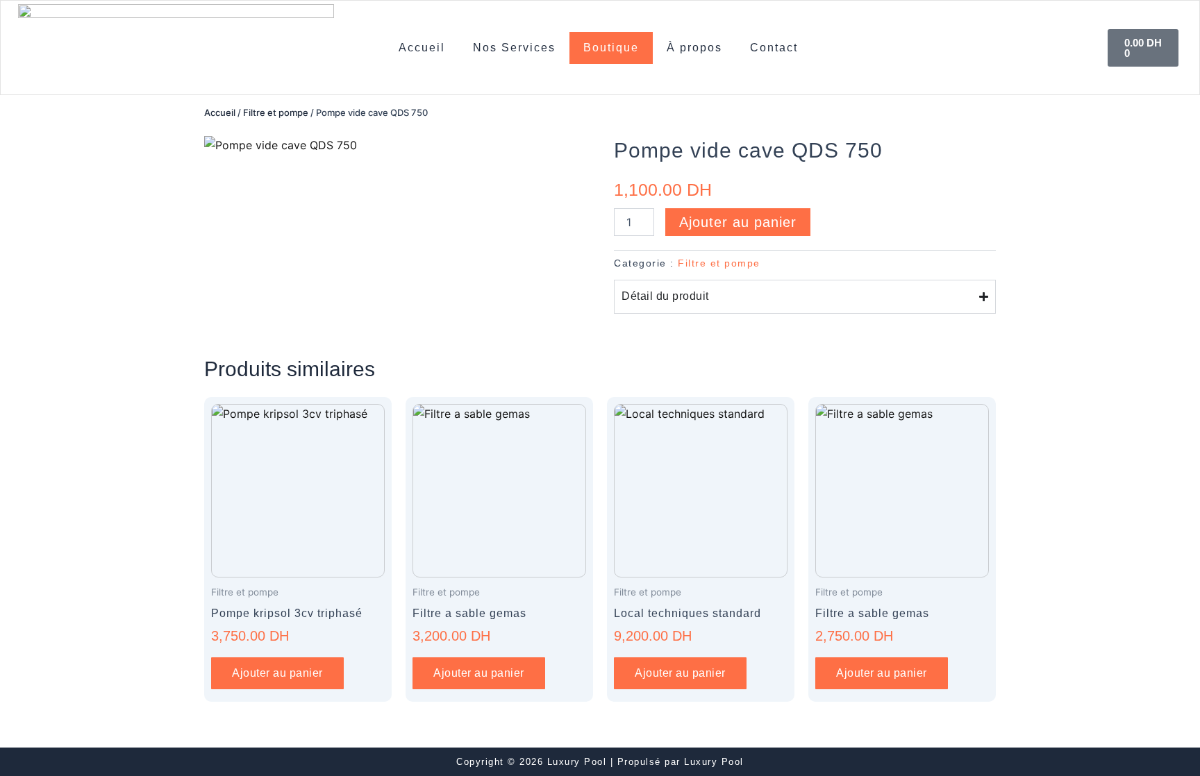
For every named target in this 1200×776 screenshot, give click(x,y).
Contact (774, 47)
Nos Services (514, 47)
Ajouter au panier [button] (277, 673)
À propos (694, 47)
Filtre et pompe (275, 112)
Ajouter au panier (738, 222)
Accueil (422, 47)
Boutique (611, 47)
